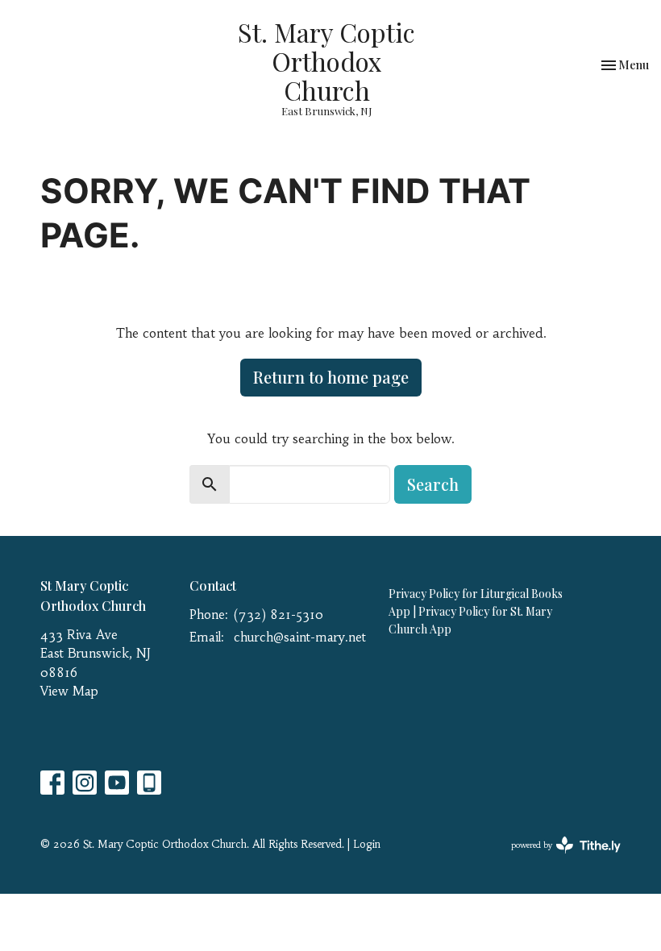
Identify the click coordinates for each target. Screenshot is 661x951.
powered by (556, 859)
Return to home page (331, 377)
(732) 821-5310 (278, 614)
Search (433, 484)
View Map (69, 691)
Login (366, 844)
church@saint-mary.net (300, 637)
